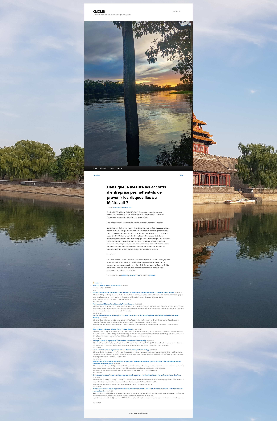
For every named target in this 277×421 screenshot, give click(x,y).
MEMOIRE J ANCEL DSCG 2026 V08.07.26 (107, 286)
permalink (152, 275)
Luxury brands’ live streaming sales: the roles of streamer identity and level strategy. (121, 350)
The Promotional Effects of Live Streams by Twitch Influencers (113, 304)
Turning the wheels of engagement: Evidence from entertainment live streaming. (119, 341)
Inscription (103, 168)
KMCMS (99, 11)
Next (182, 175)
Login (112, 168)
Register (119, 168)
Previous (96, 175)
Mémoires (124, 275)
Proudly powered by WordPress (138, 413)
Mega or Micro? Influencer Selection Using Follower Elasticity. (113, 329)
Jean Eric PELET (127, 207)
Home (95, 168)
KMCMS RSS (98, 283)
